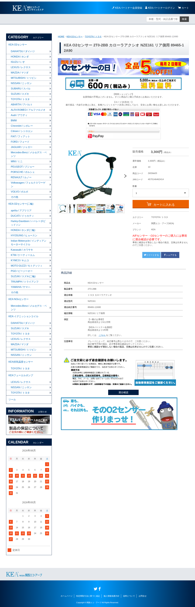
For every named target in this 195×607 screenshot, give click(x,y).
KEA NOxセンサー (19, 299)
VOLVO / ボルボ (19, 191)
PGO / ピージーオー (22, 271)
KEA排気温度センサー (21, 362)
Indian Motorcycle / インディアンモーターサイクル (28, 242)
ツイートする (152, 255)
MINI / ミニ (17, 161)
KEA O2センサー (75, 36)
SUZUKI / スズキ (20, 94)
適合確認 (123, 392)
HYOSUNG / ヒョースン (24, 235)
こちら (102, 335)
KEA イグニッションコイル (23, 316)
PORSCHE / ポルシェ (23, 172)
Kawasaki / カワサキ (22, 249)
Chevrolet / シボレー (22, 126)
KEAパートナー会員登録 (128, 8)
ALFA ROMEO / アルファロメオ (28, 110)
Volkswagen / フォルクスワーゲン (28, 184)
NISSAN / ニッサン (21, 83)
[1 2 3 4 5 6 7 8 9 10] (161, 193)
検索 (184, 19)
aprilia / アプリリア (21, 210)
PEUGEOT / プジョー (22, 166)
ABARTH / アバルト (22, 104)
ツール (12, 399)
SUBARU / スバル (20, 88)
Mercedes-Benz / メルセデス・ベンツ (29, 154)
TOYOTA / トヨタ (93, 36)
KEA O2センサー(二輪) (21, 204)
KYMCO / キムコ (20, 260)
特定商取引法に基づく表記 (88, 596)
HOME (61, 36)
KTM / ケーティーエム (23, 255)
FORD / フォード (20, 141)
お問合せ (143, 596)
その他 (14, 197)
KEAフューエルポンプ (21, 375)
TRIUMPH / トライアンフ (25, 281)
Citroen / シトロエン (22, 131)
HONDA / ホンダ (20, 56)
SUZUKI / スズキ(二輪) (23, 276)
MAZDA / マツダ (19, 72)
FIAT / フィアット (20, 136)
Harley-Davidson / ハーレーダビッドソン (28, 223)
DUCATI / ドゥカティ (22, 216)
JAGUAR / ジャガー (21, 147)
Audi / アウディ (19, 115)
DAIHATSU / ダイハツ (23, 51)
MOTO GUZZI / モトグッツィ (26, 265)
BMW (14, 120)
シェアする (171, 255)
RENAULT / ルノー (21, 177)
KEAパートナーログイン (161, 8)
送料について (129, 596)
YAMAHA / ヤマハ (20, 287)
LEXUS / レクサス (21, 67)
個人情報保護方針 (111, 596)
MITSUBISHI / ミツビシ (23, 78)
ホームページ (67, 596)
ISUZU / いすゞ (19, 62)
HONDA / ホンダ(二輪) (23, 230)
